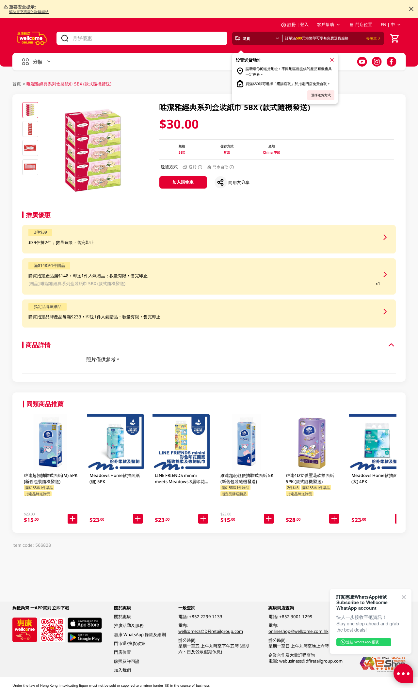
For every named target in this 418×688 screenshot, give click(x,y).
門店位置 (363, 24)
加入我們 (122, 670)
